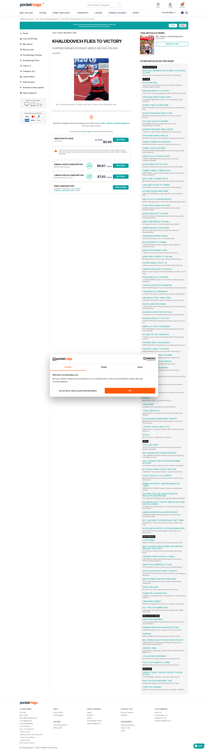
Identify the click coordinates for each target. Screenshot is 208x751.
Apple (89, 712)
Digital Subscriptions (27, 19)
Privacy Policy (25, 732)
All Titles (23, 712)
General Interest (117, 13)
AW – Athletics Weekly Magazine (47, 19)
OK (130, 391)
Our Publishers (25, 726)
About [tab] (140, 367)
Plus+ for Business (27, 729)
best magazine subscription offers (67, 189)
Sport (136, 13)
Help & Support (30, 93)
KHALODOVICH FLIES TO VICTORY (82, 19)
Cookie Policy (25, 740)
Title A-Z (27, 66)
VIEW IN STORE (172, 44)
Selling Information (128, 725)
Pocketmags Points (94, 721)
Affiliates (124, 715)
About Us (158, 712)
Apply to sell (125, 728)
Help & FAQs (58, 712)
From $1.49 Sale (30, 39)
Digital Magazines (93, 723)
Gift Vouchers (29, 82)
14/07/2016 (64, 19)
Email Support (58, 715)
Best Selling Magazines (28, 718)
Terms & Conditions (27, 737)
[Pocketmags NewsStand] (32, 4)
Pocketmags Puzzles (32, 55)
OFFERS (42, 13)
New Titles (24, 715)
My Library (27, 44)
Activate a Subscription (33, 87)
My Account (28, 49)
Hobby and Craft (62, 13)
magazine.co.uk (160, 718)
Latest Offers (29, 77)
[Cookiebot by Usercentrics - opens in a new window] (145, 359)
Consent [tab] (68, 367)
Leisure (98, 13)
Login (89, 131)
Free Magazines (26, 721)
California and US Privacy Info (31, 734)
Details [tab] (104, 367)
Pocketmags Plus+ (31, 60)
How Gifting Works (60, 725)
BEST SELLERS (26, 13)
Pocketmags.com (161, 715)
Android (90, 715)
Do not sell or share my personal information (78, 391)
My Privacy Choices (27, 743)
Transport (82, 13)
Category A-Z (29, 71)
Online (89, 718)
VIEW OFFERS (121, 187)
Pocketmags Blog (26, 723)
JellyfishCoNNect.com (163, 721)
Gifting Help (57, 728)
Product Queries (127, 712)
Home (25, 33)
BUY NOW (121, 140)
